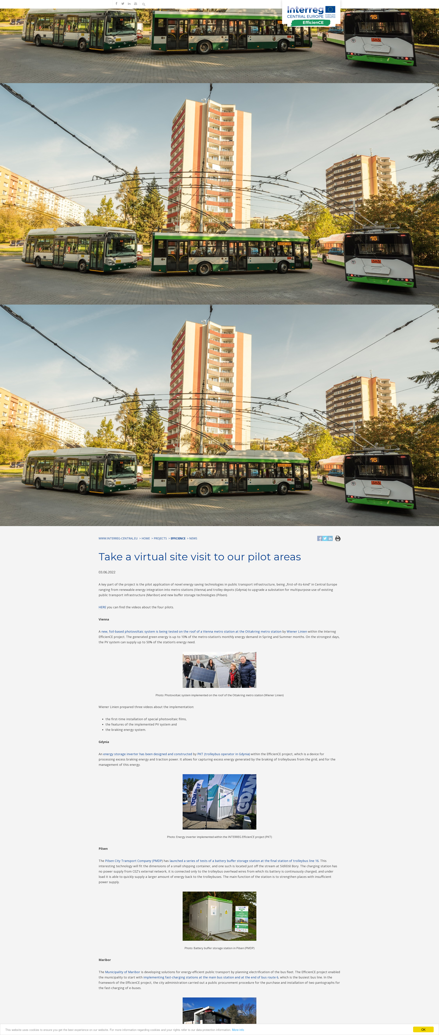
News (193, 538)
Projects (160, 538)
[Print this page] (336, 538)
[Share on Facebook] (319, 538)
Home (146, 538)
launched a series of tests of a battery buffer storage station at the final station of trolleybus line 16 (244, 861)
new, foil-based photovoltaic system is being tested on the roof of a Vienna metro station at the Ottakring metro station (191, 631)
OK (423, 1029)
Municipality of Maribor (122, 972)
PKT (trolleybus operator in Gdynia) (223, 754)
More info (238, 1029)
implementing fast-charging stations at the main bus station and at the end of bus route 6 (210, 977)
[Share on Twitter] (325, 538)
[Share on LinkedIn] (330, 538)
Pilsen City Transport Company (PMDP (133, 861)
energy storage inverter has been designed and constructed (147, 754)
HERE (102, 607)
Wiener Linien (297, 631)
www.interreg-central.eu (118, 538)
